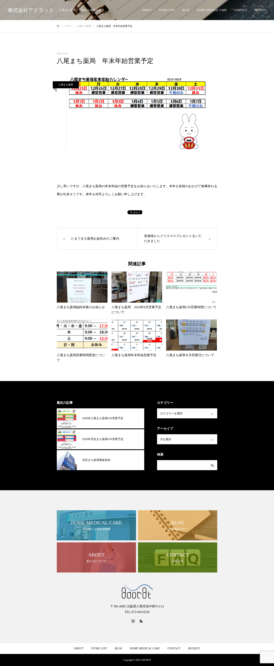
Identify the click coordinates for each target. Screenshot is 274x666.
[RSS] (141, 621)
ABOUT (147, 10)
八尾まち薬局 (66, 84)
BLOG (186, 10)
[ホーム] (58, 26)
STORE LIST (167, 10)
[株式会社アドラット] (137, 592)
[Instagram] (133, 621)
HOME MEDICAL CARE (212, 10)
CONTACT (240, 10)
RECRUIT (260, 10)
